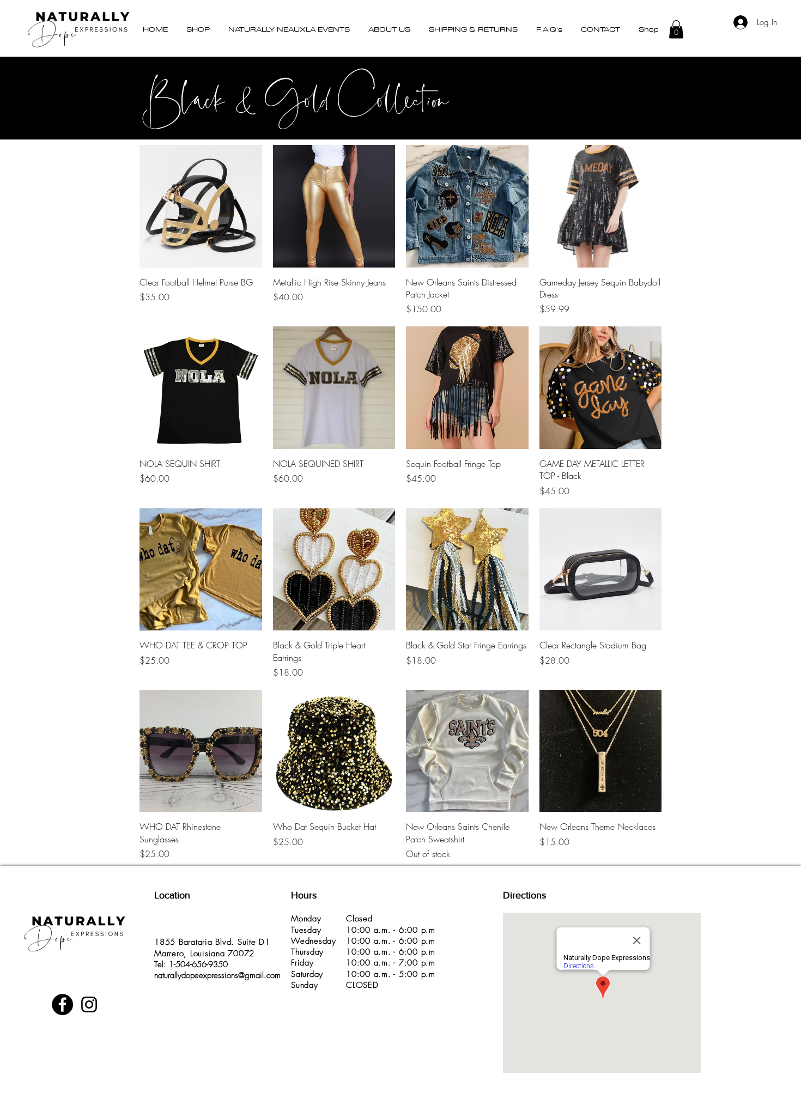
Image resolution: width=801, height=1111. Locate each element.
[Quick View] (200, 206)
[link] (789, 19)
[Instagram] (89, 1004)
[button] (198, 29)
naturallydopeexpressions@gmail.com (217, 975)
